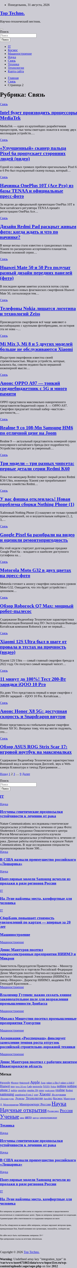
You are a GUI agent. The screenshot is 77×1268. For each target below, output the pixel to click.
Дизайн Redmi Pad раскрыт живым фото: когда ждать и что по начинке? (38, 232)
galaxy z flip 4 (53, 1082)
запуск (36, 1118)
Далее (26, 774)
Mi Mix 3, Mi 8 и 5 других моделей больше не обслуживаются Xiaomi (36, 346)
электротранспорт (48, 1117)
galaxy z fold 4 (67, 1083)
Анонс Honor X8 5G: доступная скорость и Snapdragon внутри (33, 714)
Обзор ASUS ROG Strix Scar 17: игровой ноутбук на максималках (36, 749)
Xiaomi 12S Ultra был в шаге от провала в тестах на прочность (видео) (33, 647)
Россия (66, 1110)
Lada (29, 1086)
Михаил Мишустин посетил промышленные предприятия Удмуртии (38, 1020)
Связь (12, 60)
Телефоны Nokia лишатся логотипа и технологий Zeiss (38, 311)
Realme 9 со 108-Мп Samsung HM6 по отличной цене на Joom (36, 430)
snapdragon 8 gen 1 (24, 1094)
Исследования (58, 1094)
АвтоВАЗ (48, 1099)
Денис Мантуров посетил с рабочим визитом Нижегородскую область (38, 1064)
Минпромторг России (35, 1104)
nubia (14, 1090)
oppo (41, 1090)
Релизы (19, 1098)
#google (5, 1082)
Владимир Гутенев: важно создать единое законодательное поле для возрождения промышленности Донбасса (35, 999)
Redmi (69, 1090)
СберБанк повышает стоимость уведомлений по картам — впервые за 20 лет (35, 922)
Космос (13, 50)
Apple (35, 1082)
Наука (12, 57)
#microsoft (24, 1082)
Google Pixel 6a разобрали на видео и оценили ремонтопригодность (37, 537)
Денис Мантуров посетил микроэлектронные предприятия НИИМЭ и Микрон (38, 954)
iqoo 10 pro (21, 1086)
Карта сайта (16, 71)
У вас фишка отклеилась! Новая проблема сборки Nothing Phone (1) (37, 501)
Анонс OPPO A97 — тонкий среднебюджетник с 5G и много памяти (33, 388)
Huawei (5, 1086)
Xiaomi (45, 1094)
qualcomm (50, 1090)
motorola (37, 1086)
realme (60, 1090)
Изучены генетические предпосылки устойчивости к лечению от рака (31, 814)
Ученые (9, 1116)
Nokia (53, 1086)
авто (28, 1117)
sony (36, 1094)
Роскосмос (53, 1111)
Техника (13, 64)
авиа (22, 1118)
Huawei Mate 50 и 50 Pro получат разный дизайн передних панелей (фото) (36, 273)
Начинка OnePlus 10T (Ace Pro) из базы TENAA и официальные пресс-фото (36, 191)
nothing (61, 1086)
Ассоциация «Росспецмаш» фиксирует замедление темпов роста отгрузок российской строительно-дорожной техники (37, 1042)
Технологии (16, 67)
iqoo (13, 1086)
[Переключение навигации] (1, 29)
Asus (43, 1083)
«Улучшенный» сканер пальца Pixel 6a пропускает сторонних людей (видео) (33, 153)
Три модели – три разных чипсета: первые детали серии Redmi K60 (37, 466)
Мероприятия (11, 1104)
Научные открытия (23, 1110)
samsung (7, 1094)
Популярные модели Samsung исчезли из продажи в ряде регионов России (35, 881)
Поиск (4, 31)
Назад (4, 774)
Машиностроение (20, 53)
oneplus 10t (32, 1090)
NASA (46, 1086)
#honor (15, 1082)
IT (9, 46)
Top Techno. (12, 13)
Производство (7, 1099)
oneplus (22, 1090)
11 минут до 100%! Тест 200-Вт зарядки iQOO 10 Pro (33, 681)
